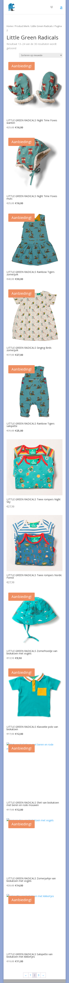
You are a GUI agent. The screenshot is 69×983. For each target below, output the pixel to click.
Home (10, 26)
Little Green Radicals (42, 26)
